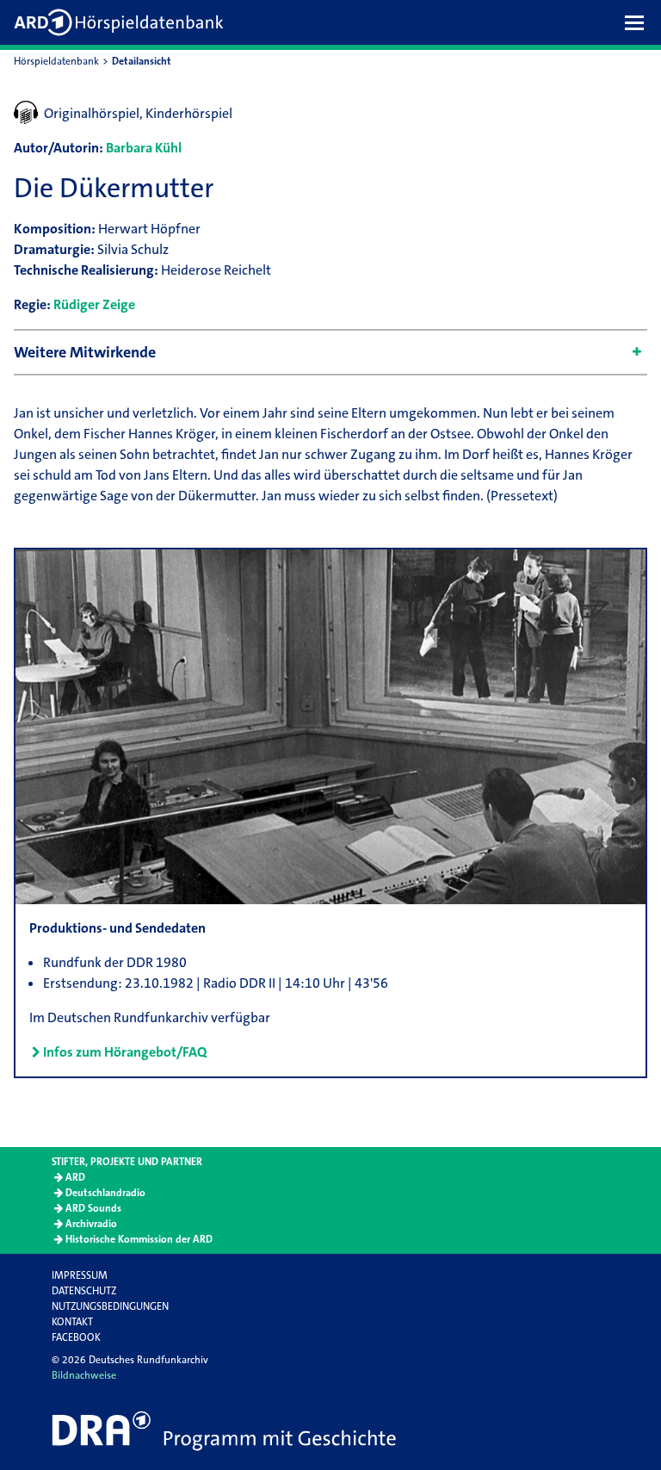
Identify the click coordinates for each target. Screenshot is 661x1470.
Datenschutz (84, 1291)
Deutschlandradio (105, 1193)
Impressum (80, 1275)
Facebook (76, 1337)
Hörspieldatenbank (56, 61)
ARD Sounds (93, 1208)
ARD (75, 1177)
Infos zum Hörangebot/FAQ (125, 1052)
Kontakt (72, 1322)
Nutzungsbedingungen (110, 1306)
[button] (638, 22)
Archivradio (91, 1224)
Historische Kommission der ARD (139, 1239)
